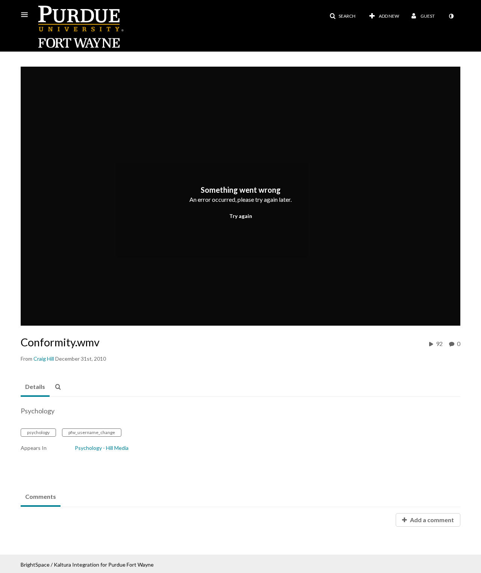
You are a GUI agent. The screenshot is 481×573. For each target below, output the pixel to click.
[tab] (35, 387)
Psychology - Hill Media (102, 448)
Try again (240, 216)
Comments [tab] (40, 496)
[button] (27, 14)
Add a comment (431, 519)
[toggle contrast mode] (451, 16)
